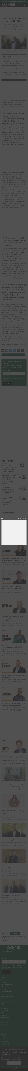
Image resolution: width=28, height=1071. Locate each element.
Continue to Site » (23, 519)
